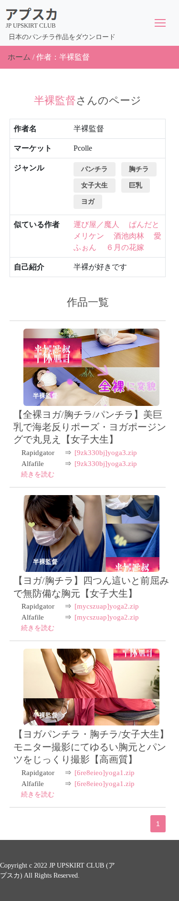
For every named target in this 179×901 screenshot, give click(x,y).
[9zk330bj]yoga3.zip (105, 452)
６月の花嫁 (125, 247)
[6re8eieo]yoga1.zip (104, 773)
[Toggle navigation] (160, 23)
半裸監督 (45, 395)
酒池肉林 (129, 236)
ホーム (19, 57)
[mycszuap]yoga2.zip (106, 606)
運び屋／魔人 (96, 224)
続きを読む (37, 474)
